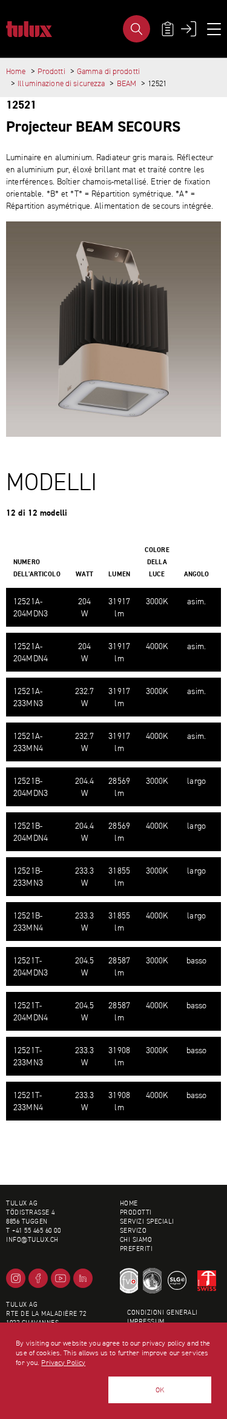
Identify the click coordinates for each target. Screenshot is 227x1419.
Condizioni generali (162, 1312)
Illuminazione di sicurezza (61, 83)
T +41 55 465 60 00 (33, 1231)
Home (16, 71)
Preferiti (136, 1249)
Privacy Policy (63, 1362)
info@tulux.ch (32, 1240)
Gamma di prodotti (108, 71)
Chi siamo (136, 1240)
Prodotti (51, 71)
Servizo (133, 1231)
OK (160, 1390)
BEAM (127, 83)
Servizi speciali (147, 1221)
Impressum (146, 1322)
